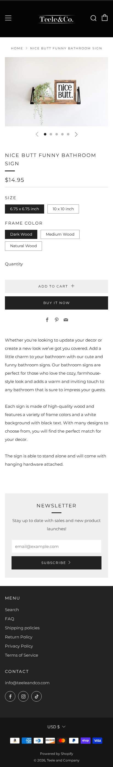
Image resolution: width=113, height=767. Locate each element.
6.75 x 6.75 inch (24, 209)
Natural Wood (23, 246)
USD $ (53, 727)
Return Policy (18, 637)
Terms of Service (21, 655)
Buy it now (56, 303)
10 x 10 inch (63, 209)
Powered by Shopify (56, 754)
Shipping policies (22, 627)
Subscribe (53, 563)
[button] (45, 134)
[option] (56, 91)
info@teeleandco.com (27, 682)
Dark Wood (21, 234)
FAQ (9, 618)
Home (17, 48)
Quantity (14, 264)
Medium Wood (60, 234)
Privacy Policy (19, 646)
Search (12, 609)
